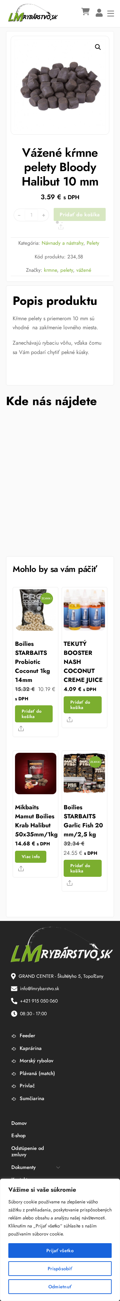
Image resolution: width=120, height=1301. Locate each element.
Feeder (26, 1035)
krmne (50, 270)
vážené (83, 270)
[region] (60, 1240)
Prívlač (26, 1085)
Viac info (31, 856)
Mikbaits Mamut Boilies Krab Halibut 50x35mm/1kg (36, 821)
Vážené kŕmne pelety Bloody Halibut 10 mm (60, 167)
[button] (98, 47)
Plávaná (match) (36, 1073)
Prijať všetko (60, 1250)
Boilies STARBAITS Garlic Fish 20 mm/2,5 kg (83, 821)
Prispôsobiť (60, 1268)
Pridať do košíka (80, 214)
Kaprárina (30, 1048)
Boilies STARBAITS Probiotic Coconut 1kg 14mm (32, 661)
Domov (19, 1123)
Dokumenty (23, 1167)
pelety (66, 270)
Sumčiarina (31, 1098)
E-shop (18, 1135)
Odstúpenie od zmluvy (27, 1152)
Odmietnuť (60, 1286)
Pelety (93, 243)
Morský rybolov (35, 1060)
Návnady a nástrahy (62, 243)
